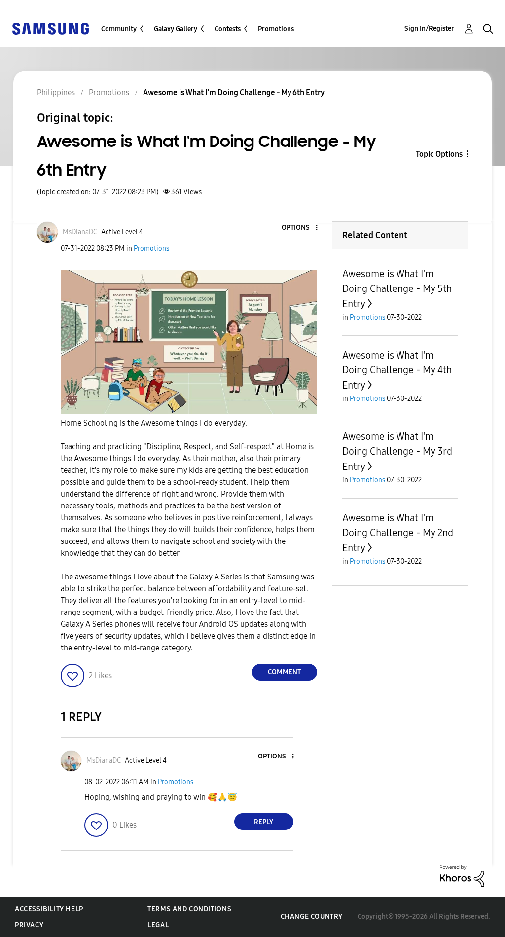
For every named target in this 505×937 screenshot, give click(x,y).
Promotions (276, 29)
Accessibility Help (49, 909)
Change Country (312, 916)
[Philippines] (50, 28)
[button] (300, 228)
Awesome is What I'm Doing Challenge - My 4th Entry (397, 370)
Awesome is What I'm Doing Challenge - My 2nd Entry (397, 533)
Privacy (29, 925)
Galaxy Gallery (175, 29)
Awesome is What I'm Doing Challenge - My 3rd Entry (397, 451)
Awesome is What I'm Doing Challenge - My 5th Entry (397, 289)
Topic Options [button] (439, 154)
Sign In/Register (429, 28)
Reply (263, 822)
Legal (158, 925)
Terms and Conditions (189, 909)
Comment (284, 672)
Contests (228, 29)
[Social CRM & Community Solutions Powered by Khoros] (462, 875)
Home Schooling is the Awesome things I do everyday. (154, 423)
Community (119, 29)
